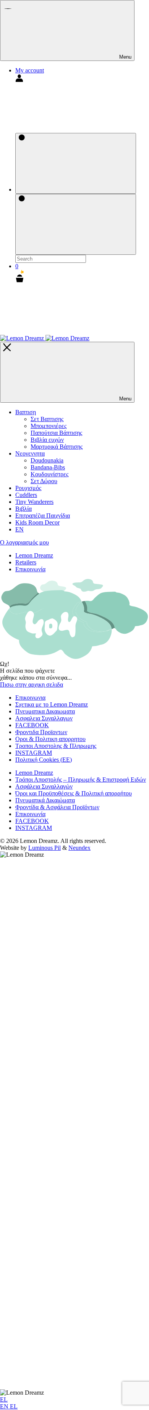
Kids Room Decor (37, 522)
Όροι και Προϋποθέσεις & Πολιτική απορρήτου (73, 793)
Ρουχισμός (28, 488)
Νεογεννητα (30, 453)
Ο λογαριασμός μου (24, 542)
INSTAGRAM (33, 752)
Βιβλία (23, 508)
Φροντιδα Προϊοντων (41, 732)
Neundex (79, 847)
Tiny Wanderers (34, 501)
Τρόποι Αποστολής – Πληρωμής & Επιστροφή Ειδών (80, 779)
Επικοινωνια (30, 697)
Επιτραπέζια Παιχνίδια (42, 515)
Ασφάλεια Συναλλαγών (44, 786)
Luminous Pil (44, 847)
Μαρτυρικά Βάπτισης (57, 446)
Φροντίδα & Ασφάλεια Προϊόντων (57, 807)
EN (5, 1406)
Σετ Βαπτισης (47, 419)
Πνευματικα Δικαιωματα (45, 711)
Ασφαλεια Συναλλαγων (44, 718)
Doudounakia (47, 460)
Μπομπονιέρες (48, 426)
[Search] (75, 163)
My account (29, 70)
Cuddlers (26, 495)
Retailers (25, 562)
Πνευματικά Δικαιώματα (45, 800)
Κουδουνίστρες (49, 474)
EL (4, 1399)
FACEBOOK (32, 725)
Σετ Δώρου (44, 481)
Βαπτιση (25, 412)
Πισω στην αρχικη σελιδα (31, 684)
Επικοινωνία (30, 569)
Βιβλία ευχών (47, 439)
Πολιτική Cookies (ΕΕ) (43, 759)
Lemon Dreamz (34, 555)
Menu (124, 57)
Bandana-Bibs (48, 467)
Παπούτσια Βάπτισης (56, 433)
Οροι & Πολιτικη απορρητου (50, 739)
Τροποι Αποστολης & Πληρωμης (55, 746)
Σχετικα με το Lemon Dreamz (51, 704)
